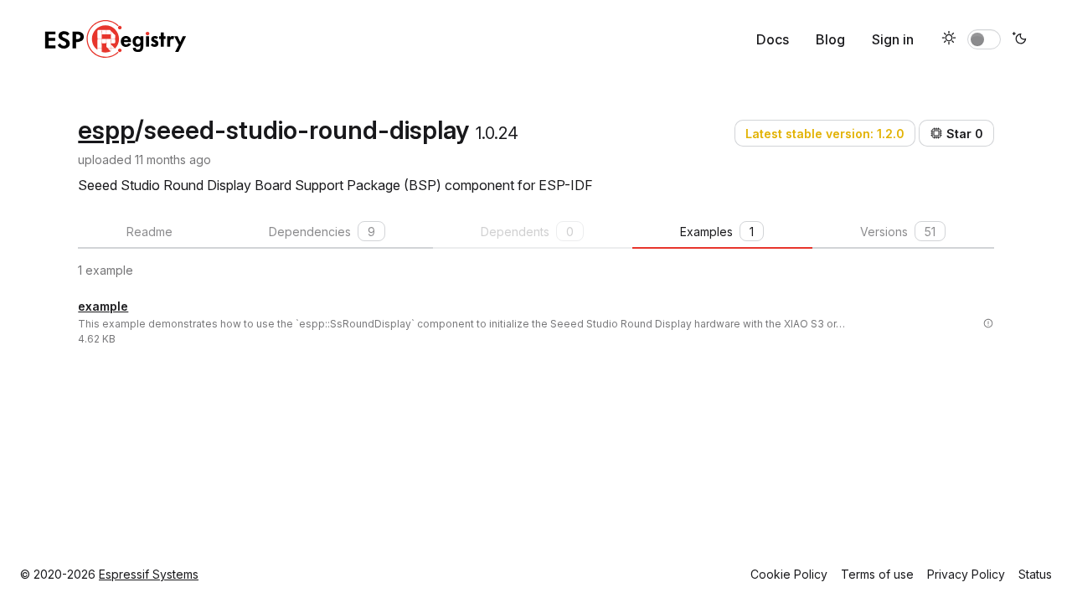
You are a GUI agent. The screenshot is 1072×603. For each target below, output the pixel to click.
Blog (830, 39)
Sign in (893, 39)
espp (106, 130)
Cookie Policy (788, 574)
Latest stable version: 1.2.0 (824, 133)
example (103, 306)
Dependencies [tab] (322, 231)
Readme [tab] (149, 231)
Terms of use (877, 574)
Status (1035, 574)
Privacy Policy (966, 574)
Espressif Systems (148, 574)
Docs (772, 39)
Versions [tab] (897, 231)
